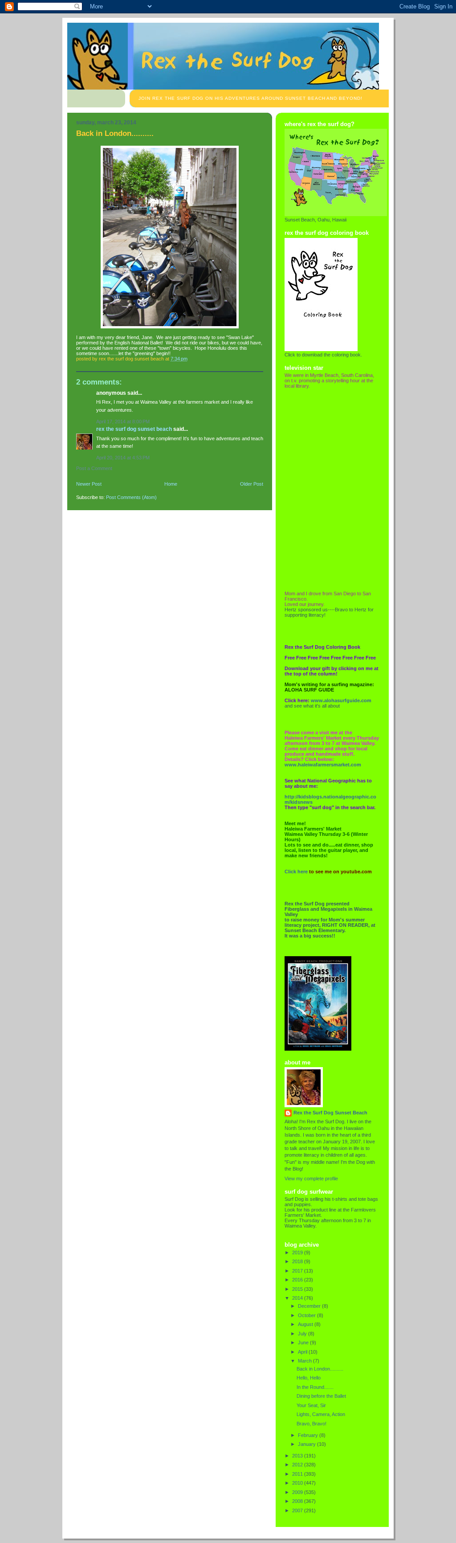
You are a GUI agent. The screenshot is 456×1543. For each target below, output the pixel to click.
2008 (298, 1501)
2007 (298, 1510)
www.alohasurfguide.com (341, 700)
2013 (298, 1455)
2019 (298, 1252)
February (308, 1435)
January (307, 1444)
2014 (298, 1298)
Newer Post (89, 484)
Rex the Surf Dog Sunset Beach (134, 429)
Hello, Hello (309, 1377)
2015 (298, 1289)
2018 (298, 1261)
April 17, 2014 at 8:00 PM (123, 421)
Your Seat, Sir (311, 1405)
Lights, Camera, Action (321, 1414)
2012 (298, 1464)
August (306, 1324)
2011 (298, 1474)
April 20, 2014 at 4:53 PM (123, 457)
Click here (296, 871)
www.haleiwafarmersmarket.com (323, 764)
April (303, 1352)
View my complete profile (311, 1178)
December (310, 1306)
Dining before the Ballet (321, 1396)
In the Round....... (315, 1387)
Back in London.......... (320, 1368)
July (303, 1333)
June (304, 1342)
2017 (298, 1270)
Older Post (251, 484)
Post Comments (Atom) (131, 497)
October (307, 1315)
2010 (298, 1483)
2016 (298, 1279)
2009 (298, 1492)
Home (170, 484)
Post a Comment (94, 468)
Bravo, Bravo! (311, 1423)
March (305, 1360)
